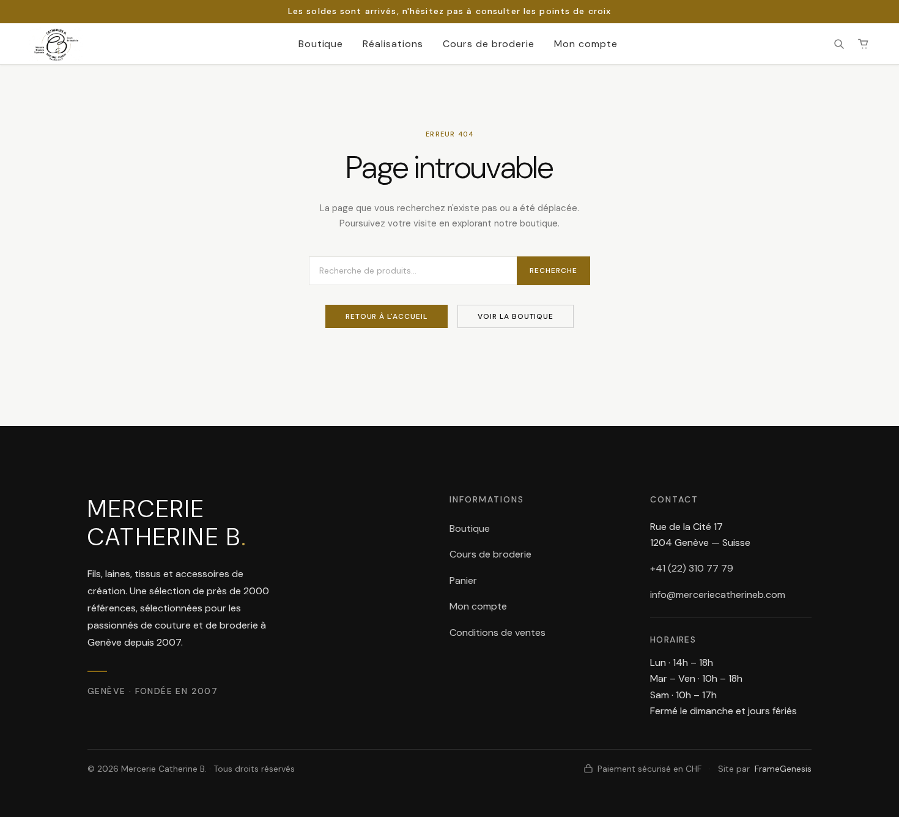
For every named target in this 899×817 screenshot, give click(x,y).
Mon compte (586, 43)
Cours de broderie (489, 43)
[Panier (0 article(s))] (863, 44)
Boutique (321, 43)
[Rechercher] (839, 44)
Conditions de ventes (498, 632)
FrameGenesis (783, 768)
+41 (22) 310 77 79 (691, 568)
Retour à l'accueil (386, 316)
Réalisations (393, 43)
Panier (463, 580)
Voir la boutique (515, 316)
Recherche (553, 270)
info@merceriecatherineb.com (717, 594)
